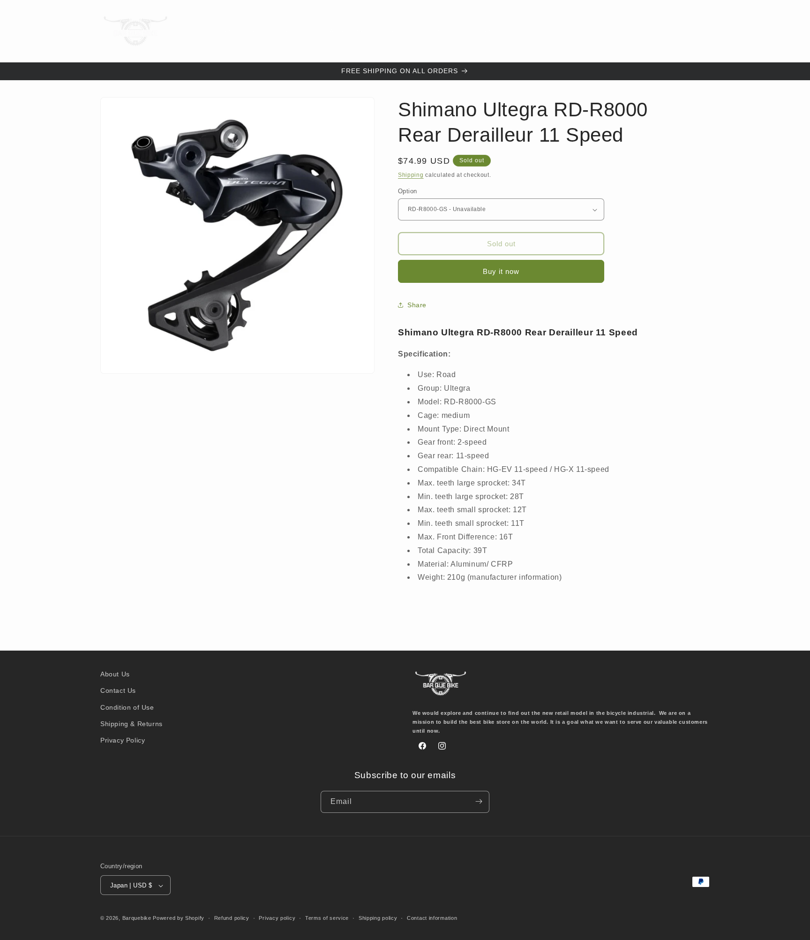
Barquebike (136, 918)
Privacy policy (277, 918)
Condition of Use (127, 707)
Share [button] (417, 305)
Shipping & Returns (131, 724)
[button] (272, 31)
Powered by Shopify (178, 918)
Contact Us (118, 691)
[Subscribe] (478, 801)
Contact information (432, 918)
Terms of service (327, 918)
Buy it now (501, 271)
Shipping (411, 175)
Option (407, 191)
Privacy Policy (122, 740)
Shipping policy (378, 918)
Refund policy (231, 918)
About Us (115, 674)
